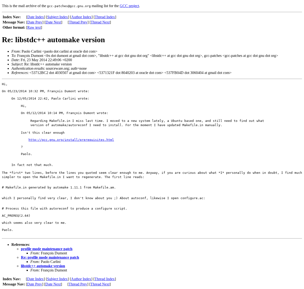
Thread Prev (78, 22)
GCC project (129, 6)
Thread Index (105, 17)
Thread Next (100, 22)
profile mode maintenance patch (46, 249)
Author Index (81, 17)
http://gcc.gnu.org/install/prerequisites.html (71, 140)
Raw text (34, 27)
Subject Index (57, 17)
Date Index (35, 17)
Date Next (53, 22)
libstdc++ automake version (43, 266)
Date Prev (34, 22)
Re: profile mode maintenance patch (50, 257)
